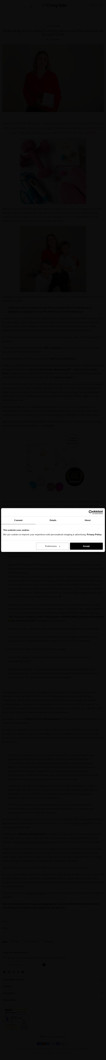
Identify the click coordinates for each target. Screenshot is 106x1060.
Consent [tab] (18, 520)
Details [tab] (53, 520)
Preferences (51, 546)
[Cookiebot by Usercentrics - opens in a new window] (91, 512)
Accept (86, 546)
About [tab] (88, 520)
